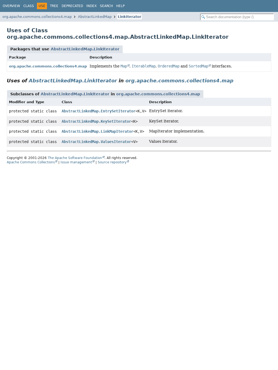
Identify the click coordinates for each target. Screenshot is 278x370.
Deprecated (72, 6)
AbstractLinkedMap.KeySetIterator (96, 121)
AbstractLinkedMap (95, 17)
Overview (11, 6)
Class (28, 6)
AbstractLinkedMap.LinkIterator (85, 49)
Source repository (112, 162)
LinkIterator (129, 17)
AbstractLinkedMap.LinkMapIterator (97, 131)
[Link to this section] (237, 80)
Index (91, 6)
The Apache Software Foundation (75, 158)
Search (106, 6)
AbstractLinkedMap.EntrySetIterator (98, 111)
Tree (54, 6)
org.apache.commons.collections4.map (37, 17)
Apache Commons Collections (31, 162)
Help (120, 6)
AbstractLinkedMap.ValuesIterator (96, 141)
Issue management (76, 162)
